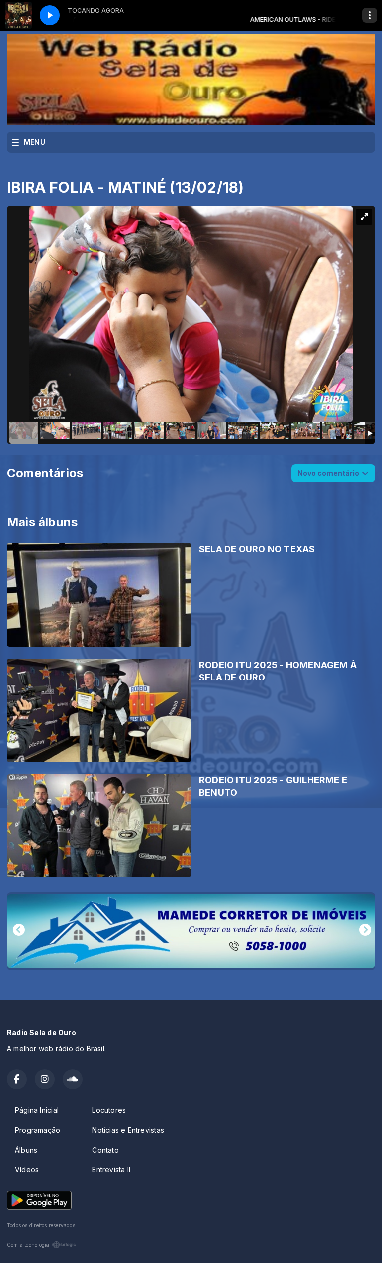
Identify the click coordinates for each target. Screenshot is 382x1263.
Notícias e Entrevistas (128, 1130)
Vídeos (27, 1170)
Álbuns (26, 1150)
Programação (37, 1130)
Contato (105, 1150)
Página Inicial (37, 1110)
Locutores (109, 1110)
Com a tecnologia (28, 1245)
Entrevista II (111, 1170)
